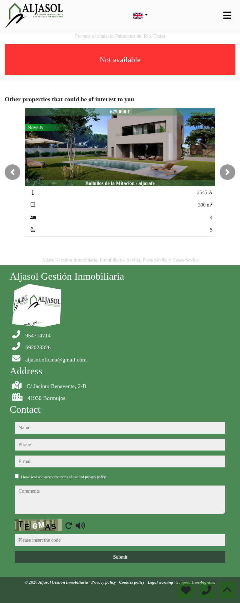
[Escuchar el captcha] (80, 525)
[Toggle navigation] (227, 15)
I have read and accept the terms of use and (63, 477)
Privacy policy (104, 582)
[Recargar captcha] (69, 525)
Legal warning (161, 582)
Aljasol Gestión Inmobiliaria (63, 582)
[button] (12, 172)
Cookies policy (132, 582)
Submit (120, 557)
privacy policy (95, 477)
